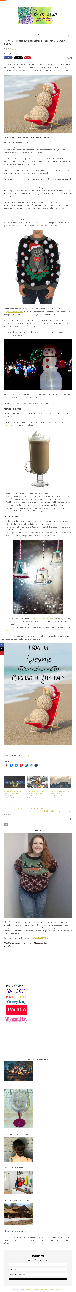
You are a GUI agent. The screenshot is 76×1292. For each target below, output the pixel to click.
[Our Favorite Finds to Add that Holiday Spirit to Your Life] (14, 782)
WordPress (54, 1289)
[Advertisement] (38, 963)
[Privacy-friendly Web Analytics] (4, 3)
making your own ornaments (42, 618)
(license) (27, 755)
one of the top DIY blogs (38, 938)
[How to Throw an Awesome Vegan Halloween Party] (61, 782)
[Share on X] (2, 649)
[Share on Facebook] (2, 645)
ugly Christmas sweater (14, 312)
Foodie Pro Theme (30, 1289)
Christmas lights (17, 394)
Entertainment (13, 803)
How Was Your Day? (38, 14)
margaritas (10, 425)
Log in (61, 1289)
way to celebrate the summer (16, 630)
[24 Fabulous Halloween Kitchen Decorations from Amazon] (37, 782)
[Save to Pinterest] (2, 653)
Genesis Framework (44, 1289)
